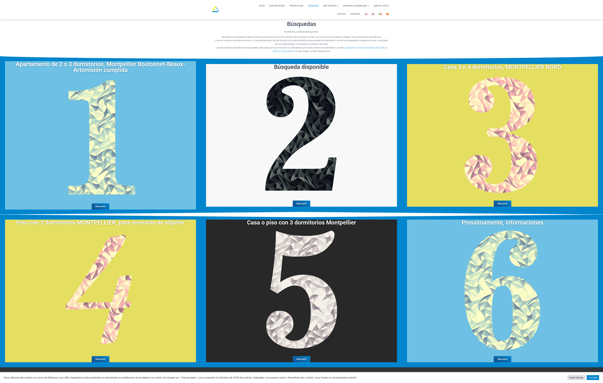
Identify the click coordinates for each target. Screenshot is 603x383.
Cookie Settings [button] (576, 377)
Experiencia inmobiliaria (355, 6)
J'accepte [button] (593, 377)
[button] (337, 6)
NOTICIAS (341, 14)
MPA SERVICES (330, 6)
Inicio (262, 6)
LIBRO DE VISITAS (381, 6)
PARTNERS (355, 14)
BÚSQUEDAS (313, 6)
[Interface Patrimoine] (216, 10)
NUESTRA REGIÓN (277, 6)
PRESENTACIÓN (296, 6)
